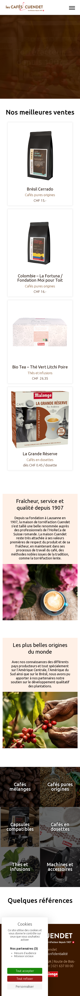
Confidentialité (57, 954)
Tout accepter (25, 971)
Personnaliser (25, 986)
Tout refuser (24, 978)
